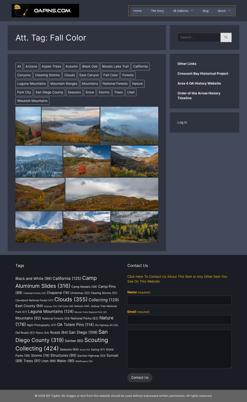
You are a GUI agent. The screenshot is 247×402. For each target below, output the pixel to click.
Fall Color (65, 306)
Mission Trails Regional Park (90, 312)
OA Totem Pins (75, 324)
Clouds (71, 299)
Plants (42, 332)
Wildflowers (84, 361)
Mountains (28, 318)
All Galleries (181, 11)
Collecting (104, 299)
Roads (59, 332)
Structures (63, 355)
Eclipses (50, 306)
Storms (40, 355)
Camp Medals (84, 287)
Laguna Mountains (51, 311)
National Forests (56, 318)
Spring (98, 349)
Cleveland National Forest (34, 300)
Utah (48, 361)
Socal (85, 349)
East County (29, 306)
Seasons (69, 349)
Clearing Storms (104, 293)
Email (138, 312)
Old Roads (25, 332)
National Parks (84, 318)
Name (138, 292)
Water (65, 361)
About (222, 11)
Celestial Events (34, 293)
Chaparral (58, 293)
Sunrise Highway (91, 355)
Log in (182, 122)
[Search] (226, 37)
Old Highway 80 (106, 325)
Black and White (33, 278)
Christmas (80, 293)
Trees (32, 361)
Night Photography (41, 325)
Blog (206, 11)
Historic (82, 306)
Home (137, 11)
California (67, 278)
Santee (74, 341)
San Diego (83, 332)
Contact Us (140, 377)
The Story (157, 11)
